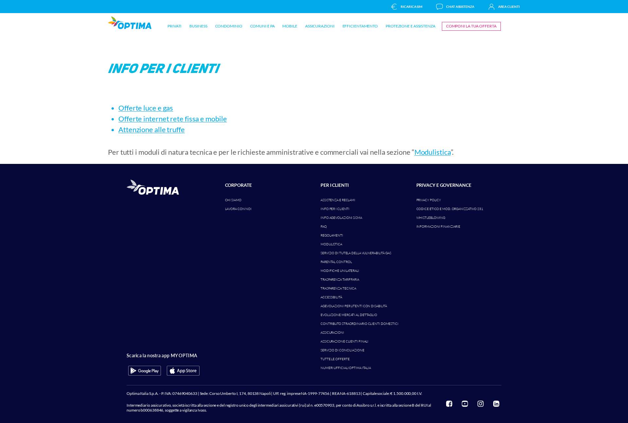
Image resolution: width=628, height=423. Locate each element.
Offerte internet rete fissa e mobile (172, 118)
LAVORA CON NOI (238, 209)
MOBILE (289, 26)
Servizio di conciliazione (342, 350)
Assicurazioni (332, 332)
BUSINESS (198, 26)
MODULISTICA (331, 244)
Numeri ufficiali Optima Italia (346, 368)
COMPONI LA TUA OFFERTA (471, 26)
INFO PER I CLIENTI (335, 209)
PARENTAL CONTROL (336, 262)
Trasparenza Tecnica (338, 288)
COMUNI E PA (262, 26)
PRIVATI (174, 26)
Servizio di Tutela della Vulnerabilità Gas (356, 253)
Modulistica (432, 152)
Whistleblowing (430, 218)
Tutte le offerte (335, 359)
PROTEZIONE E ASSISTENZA (410, 26)
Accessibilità (331, 297)
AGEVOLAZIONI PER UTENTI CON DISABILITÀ (354, 306)
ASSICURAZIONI (320, 26)
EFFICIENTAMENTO (360, 26)
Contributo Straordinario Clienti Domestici (359, 324)
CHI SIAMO (233, 200)
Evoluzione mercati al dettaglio (349, 315)
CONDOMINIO (228, 26)
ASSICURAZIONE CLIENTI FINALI (344, 341)
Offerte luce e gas (145, 107)
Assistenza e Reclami (338, 200)
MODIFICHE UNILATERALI (340, 271)
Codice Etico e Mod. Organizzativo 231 (449, 209)
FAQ (324, 226)
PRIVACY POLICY (428, 200)
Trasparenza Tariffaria (340, 279)
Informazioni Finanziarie (438, 226)
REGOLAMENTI (332, 235)
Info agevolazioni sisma (341, 218)
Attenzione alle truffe (151, 129)
